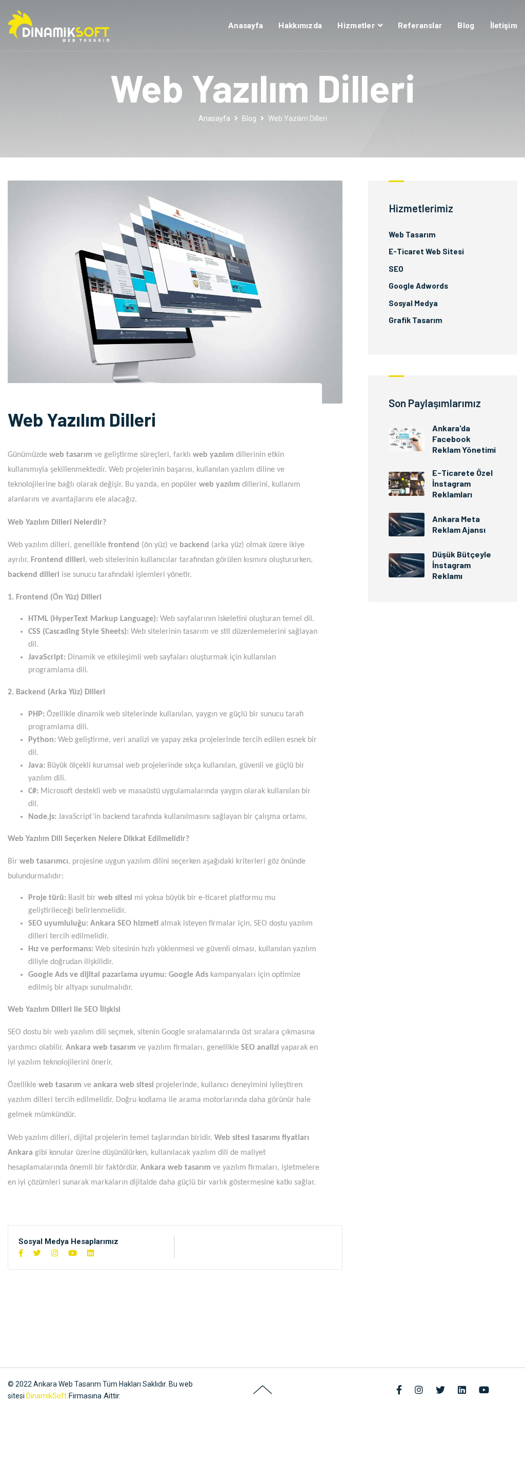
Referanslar (420, 25)
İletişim (503, 25)
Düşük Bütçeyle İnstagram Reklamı (461, 564)
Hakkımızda (300, 25)
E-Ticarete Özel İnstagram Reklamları (462, 483)
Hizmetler (356, 25)
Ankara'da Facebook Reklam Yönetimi (464, 438)
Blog (465, 25)
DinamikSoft (46, 1396)
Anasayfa (245, 25)
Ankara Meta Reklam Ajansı (459, 524)
